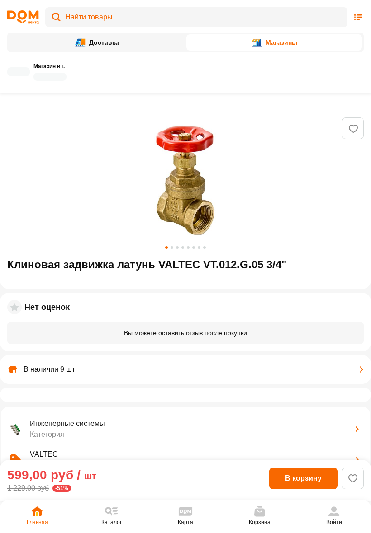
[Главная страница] (23, 17)
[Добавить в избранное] (353, 129)
